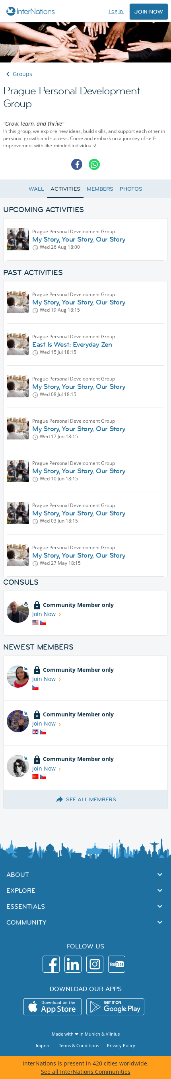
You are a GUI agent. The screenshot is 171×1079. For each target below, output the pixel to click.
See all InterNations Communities (85, 1071)
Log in (116, 11)
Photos (131, 188)
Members (100, 188)
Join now (148, 11)
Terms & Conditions (79, 1045)
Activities (65, 188)
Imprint (43, 1045)
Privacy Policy (121, 1045)
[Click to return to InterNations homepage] (31, 11)
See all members (91, 799)
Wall (36, 188)
